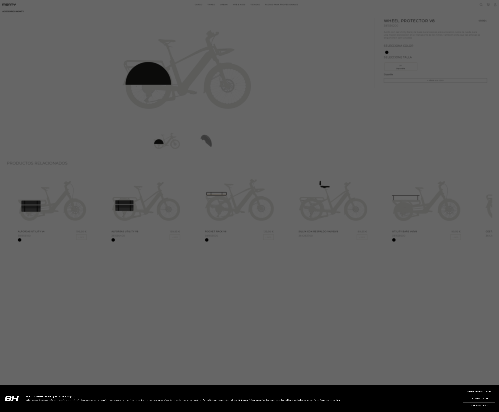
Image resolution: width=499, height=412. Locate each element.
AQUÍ (240, 400)
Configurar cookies (479, 398)
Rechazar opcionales (479, 405)
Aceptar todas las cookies (479, 391)
